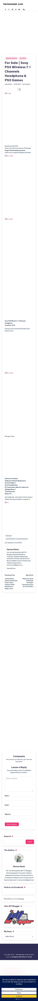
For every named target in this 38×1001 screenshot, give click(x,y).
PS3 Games (8, 535)
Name (7, 796)
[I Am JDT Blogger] (19, 917)
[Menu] (24, 9)
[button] (11, 568)
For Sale (23, 58)
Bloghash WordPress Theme (22, 957)
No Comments (26, 84)
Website (8, 814)
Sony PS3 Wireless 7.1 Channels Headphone (17, 539)
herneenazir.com (13, 4)
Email (7, 805)
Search (7, 836)
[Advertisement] (19, 31)
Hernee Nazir (13, 549)
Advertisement (11, 58)
